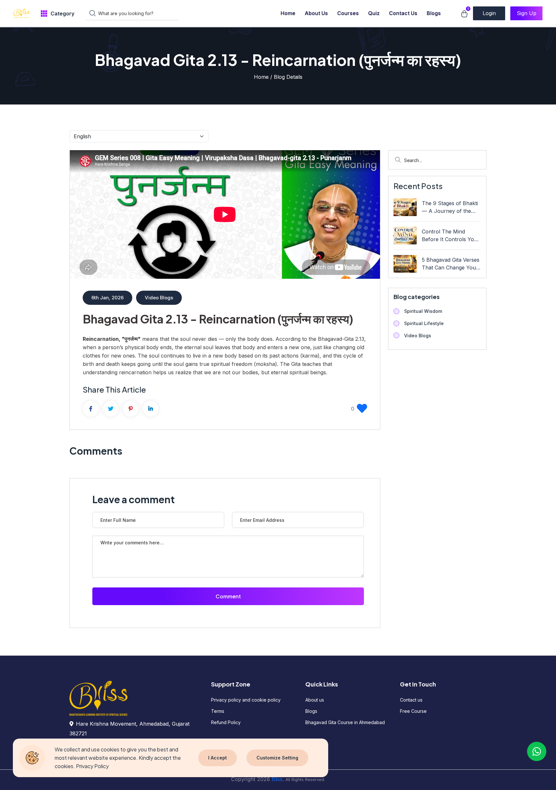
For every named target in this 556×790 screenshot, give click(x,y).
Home (288, 13)
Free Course (413, 711)
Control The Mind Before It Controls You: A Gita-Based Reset (450, 235)
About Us (316, 13)
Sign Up (526, 13)
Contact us (411, 700)
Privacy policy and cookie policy (246, 700)
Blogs (434, 13)
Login (489, 13)
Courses (348, 13)
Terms (217, 711)
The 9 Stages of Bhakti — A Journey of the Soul (450, 207)
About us (314, 700)
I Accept (217, 757)
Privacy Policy (92, 766)
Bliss (277, 779)
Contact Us (403, 13)
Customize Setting (277, 757)
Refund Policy (226, 722)
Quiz (374, 13)
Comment (228, 596)
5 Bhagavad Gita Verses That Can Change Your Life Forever (450, 264)
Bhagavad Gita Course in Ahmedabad (345, 722)
